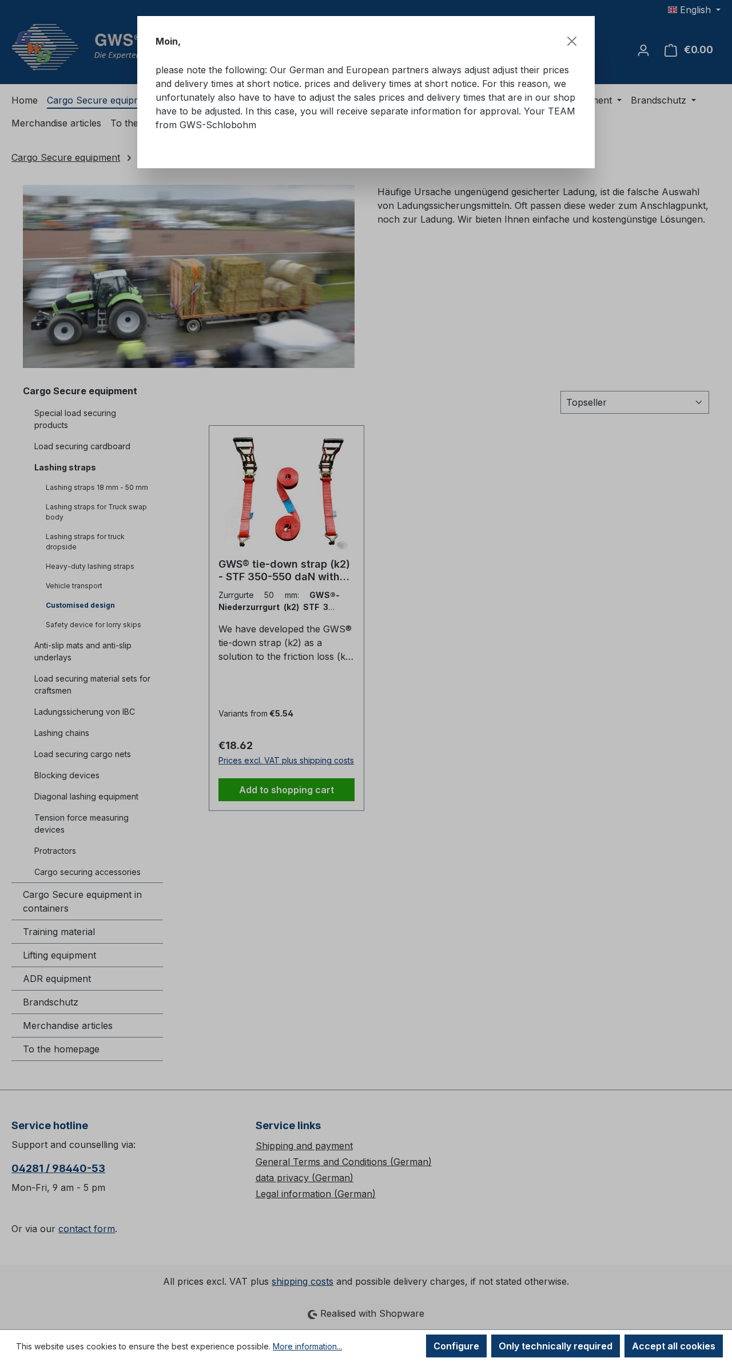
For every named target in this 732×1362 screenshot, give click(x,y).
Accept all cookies (673, 1346)
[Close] (572, 41)
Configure (456, 1346)
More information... (307, 1346)
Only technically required (555, 1346)
